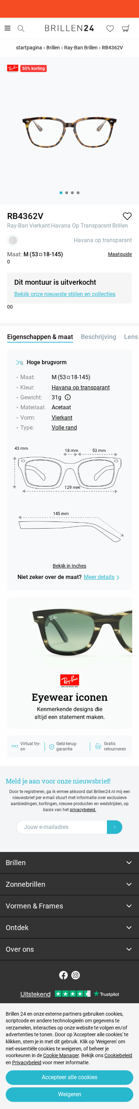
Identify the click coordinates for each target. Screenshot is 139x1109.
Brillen (120, 225)
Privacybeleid (26, 1062)
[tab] (69, 863)
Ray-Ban (17, 225)
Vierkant (39, 225)
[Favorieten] (110, 28)
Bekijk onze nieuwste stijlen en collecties (64, 294)
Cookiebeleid (118, 1055)
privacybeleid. (83, 809)
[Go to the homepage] (69, 28)
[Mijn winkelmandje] (126, 28)
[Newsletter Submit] (115, 827)
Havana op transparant (81, 225)
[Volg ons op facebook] (63, 975)
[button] (127, 216)
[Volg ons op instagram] (75, 975)
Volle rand (64, 427)
